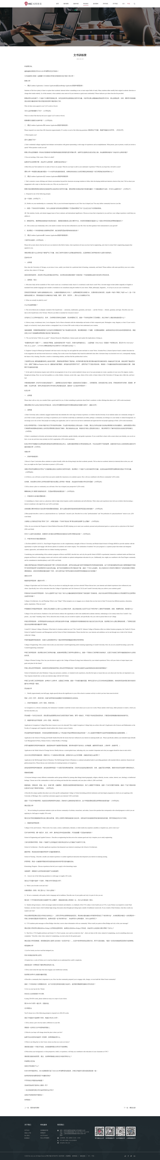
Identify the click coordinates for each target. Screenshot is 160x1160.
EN (123, 3)
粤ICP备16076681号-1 (52, 1156)
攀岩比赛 (133, 1107)
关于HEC (27, 1130)
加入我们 (27, 1135)
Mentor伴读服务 (44, 1138)
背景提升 (43, 1133)
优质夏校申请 (44, 1130)
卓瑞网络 (68, 1156)
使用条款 (74, 1156)
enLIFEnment (44, 1135)
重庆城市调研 (34, 1107)
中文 (128, 3)
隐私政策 (82, 1156)
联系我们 (27, 1138)
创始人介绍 (27, 1133)
